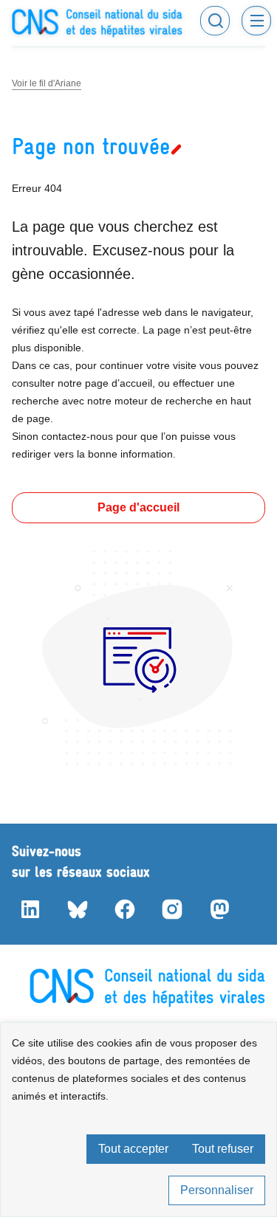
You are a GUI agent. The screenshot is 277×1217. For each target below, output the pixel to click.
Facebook (124, 909)
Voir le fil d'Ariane (46, 83)
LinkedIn (29, 909)
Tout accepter (133, 1148)
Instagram (171, 909)
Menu (256, 20)
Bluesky (77, 909)
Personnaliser (216, 1190)
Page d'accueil (138, 507)
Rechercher (215, 20)
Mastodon (218, 909)
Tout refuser (222, 1148)
